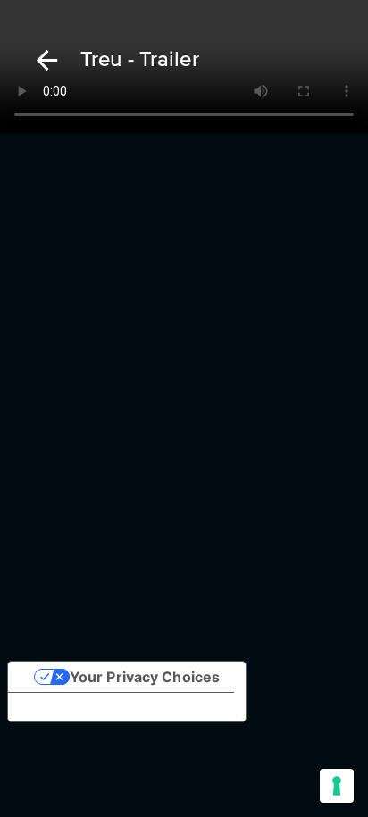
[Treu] (44, 60)
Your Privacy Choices (145, 677)
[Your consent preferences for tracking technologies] (337, 786)
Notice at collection (90, 707)
